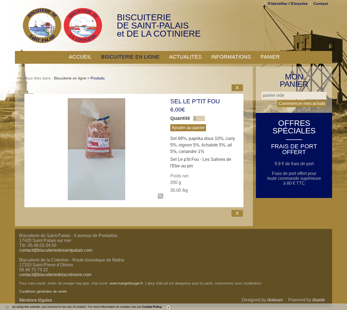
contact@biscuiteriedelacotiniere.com (55, 274)
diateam (275, 300)
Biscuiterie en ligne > (72, 78)
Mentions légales (35, 300)
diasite (318, 300)
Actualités (185, 57)
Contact (320, 3)
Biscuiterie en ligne (130, 57)
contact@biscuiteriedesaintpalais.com (55, 250)
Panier (270, 57)
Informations (231, 57)
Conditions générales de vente (43, 291)
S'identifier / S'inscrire (288, 3)
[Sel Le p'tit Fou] (96, 149)
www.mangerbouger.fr (126, 283)
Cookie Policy (152, 306)
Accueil (80, 57)
